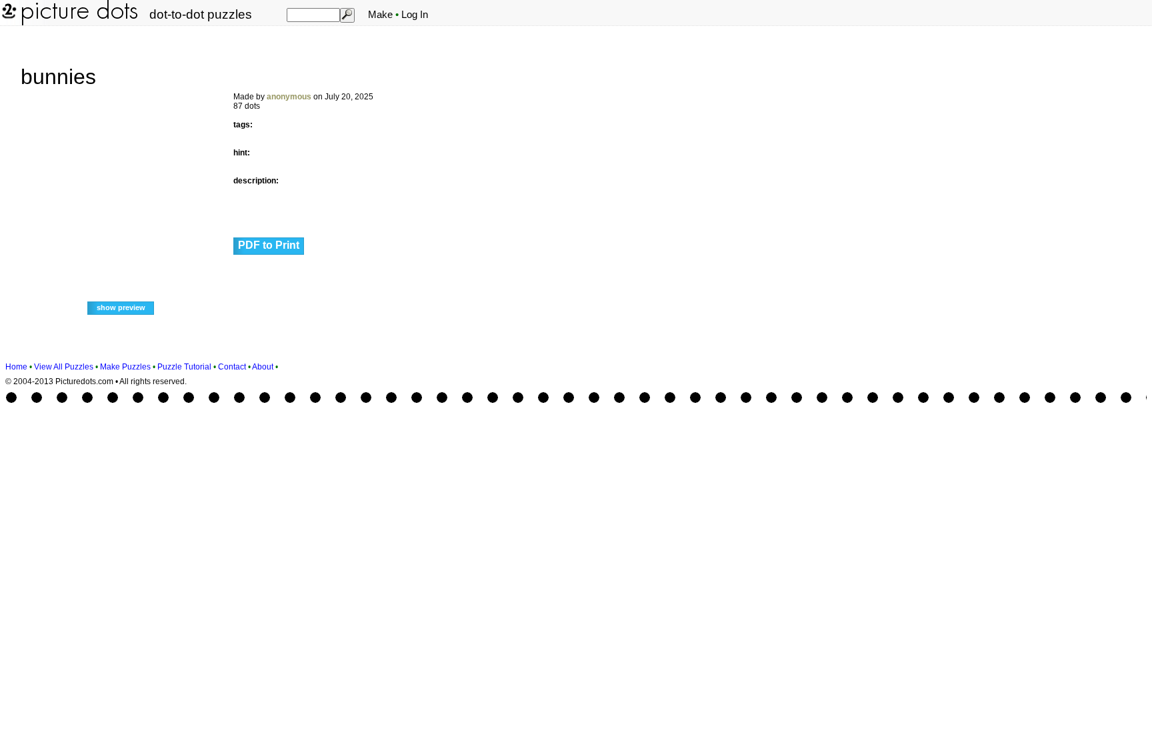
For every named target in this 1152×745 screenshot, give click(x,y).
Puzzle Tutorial (184, 366)
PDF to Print (268, 245)
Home (16, 366)
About (262, 366)
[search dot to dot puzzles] (346, 14)
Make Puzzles (125, 366)
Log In (414, 14)
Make (380, 14)
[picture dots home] (8, 22)
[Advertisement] (1048, 235)
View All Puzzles (63, 366)
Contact (232, 366)
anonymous (289, 96)
